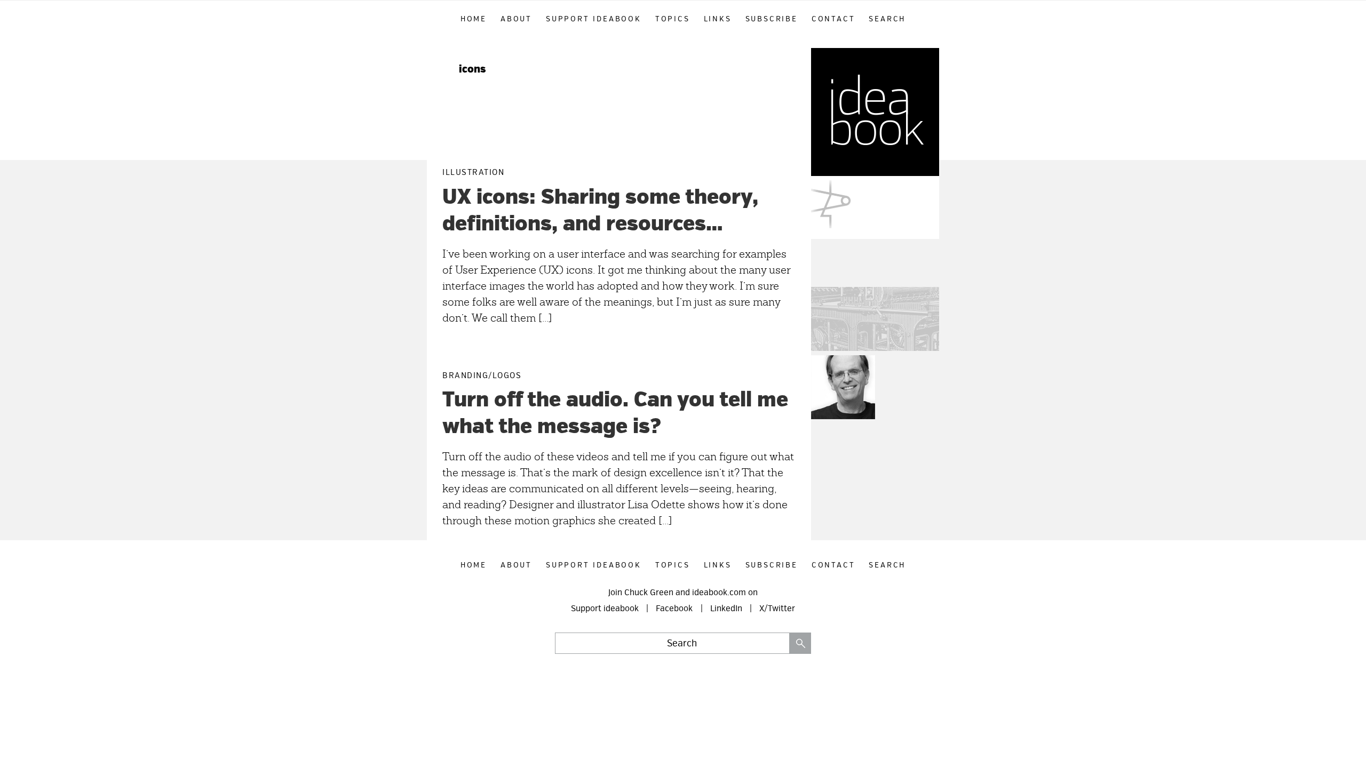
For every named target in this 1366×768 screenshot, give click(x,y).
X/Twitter (777, 608)
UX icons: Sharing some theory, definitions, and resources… (600, 210)
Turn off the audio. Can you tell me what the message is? (615, 413)
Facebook (674, 608)
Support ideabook (605, 608)
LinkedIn (726, 608)
